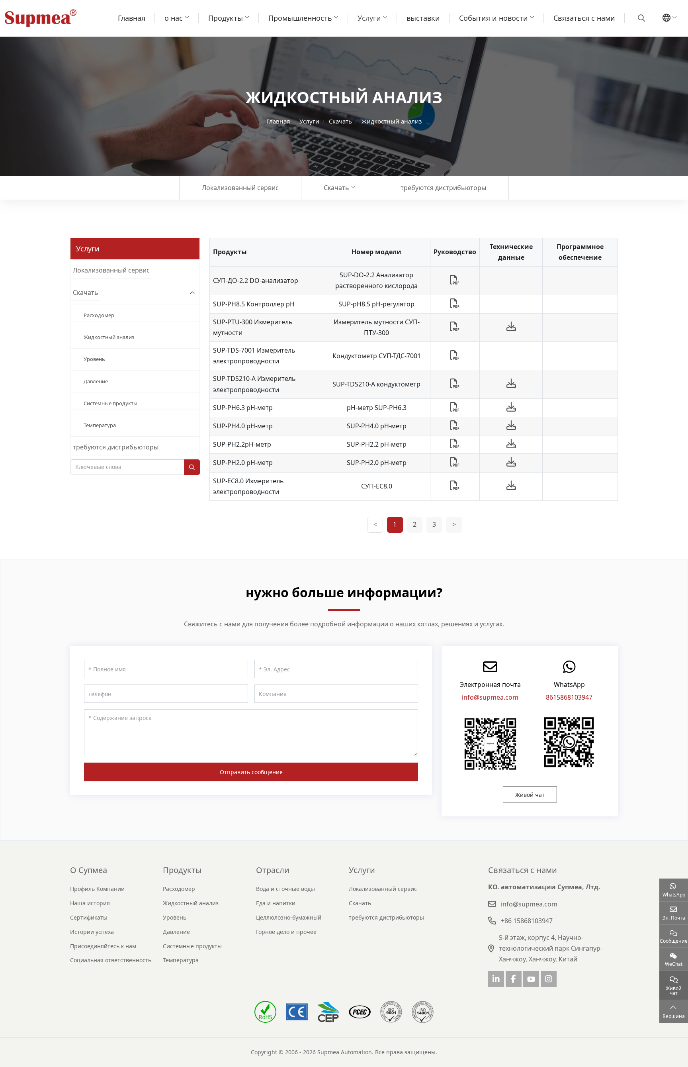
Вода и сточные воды (285, 888)
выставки (423, 18)
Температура (100, 425)
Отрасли (272, 870)
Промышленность (300, 18)
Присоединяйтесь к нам (103, 946)
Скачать (336, 187)
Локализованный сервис (240, 187)
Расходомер (99, 315)
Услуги (369, 18)
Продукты (225, 18)
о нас (173, 18)
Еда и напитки (275, 903)
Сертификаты (89, 917)
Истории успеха (92, 932)
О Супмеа (88, 870)
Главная (131, 18)
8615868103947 (569, 697)
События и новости (493, 18)
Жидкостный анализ (109, 337)
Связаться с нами (584, 18)
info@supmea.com (490, 697)
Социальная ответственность (110, 960)
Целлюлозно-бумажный (288, 917)
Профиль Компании (97, 888)
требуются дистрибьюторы (443, 187)
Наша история (90, 903)
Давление (96, 381)
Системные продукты (110, 403)
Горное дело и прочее (286, 932)
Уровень (94, 359)
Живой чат (530, 794)
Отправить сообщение (251, 772)
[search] (640, 18)
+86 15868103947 (527, 920)
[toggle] (192, 293)
